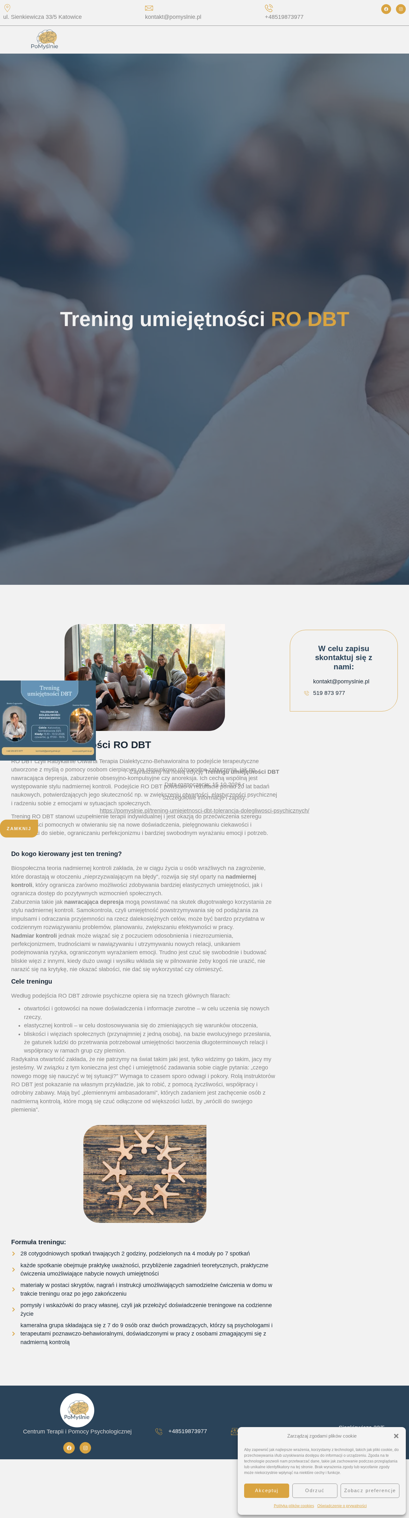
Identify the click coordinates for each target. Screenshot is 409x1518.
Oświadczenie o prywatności (342, 1506)
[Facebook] (386, 9)
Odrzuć (315, 1490)
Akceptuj (266, 1490)
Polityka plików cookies (294, 1506)
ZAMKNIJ (19, 828)
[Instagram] (401, 9)
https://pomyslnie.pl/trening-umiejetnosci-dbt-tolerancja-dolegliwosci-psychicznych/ (204, 810)
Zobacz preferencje (370, 1490)
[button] (396, 1436)
